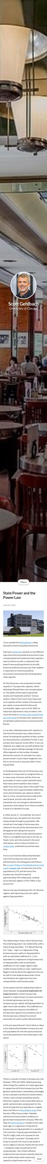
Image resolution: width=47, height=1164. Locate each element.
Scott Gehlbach (23, 304)
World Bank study (28, 1110)
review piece (8, 846)
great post (17, 652)
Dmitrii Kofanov (17, 1122)
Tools (39, 1158)
